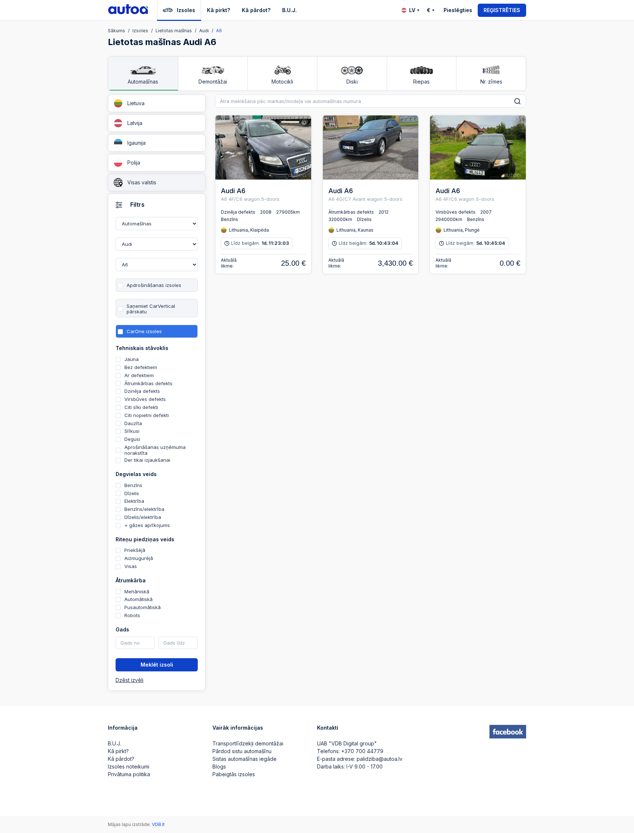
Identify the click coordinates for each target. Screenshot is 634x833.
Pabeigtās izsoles (233, 774)
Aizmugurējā (138, 558)
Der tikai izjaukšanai (147, 460)
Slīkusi (131, 431)
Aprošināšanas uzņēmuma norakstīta (155, 450)
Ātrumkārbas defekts (148, 383)
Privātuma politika (129, 774)
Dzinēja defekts (142, 391)
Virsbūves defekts (145, 399)
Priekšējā (134, 550)
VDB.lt (158, 824)
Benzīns (133, 485)
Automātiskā (138, 599)
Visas (130, 566)
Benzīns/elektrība (144, 509)
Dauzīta (133, 423)
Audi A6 (233, 191)
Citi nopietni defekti (146, 415)
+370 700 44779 (362, 751)
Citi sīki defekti (141, 407)
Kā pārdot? (256, 10)
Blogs (219, 766)
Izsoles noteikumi (128, 766)
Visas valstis (141, 182)
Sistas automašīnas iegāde (244, 759)
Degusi (132, 439)
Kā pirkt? (218, 10)
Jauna (131, 359)
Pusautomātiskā (142, 607)
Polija (133, 162)
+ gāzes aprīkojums (147, 525)
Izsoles (186, 10)
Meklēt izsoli (157, 664)
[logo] (128, 10)
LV (412, 10)
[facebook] (507, 732)
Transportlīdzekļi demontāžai (247, 743)
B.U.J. (289, 10)
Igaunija (136, 143)
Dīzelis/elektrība (142, 517)
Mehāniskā (136, 591)
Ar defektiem (139, 375)
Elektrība (134, 501)
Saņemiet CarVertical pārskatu (151, 309)
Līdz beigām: (260, 243)
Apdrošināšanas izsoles (154, 285)
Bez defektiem (140, 367)
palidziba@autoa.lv (379, 759)
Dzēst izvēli (129, 680)
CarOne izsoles (144, 331)
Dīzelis (131, 493)
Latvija (134, 123)
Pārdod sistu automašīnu (242, 751)
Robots (132, 615)
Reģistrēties (502, 10)
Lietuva (136, 103)
